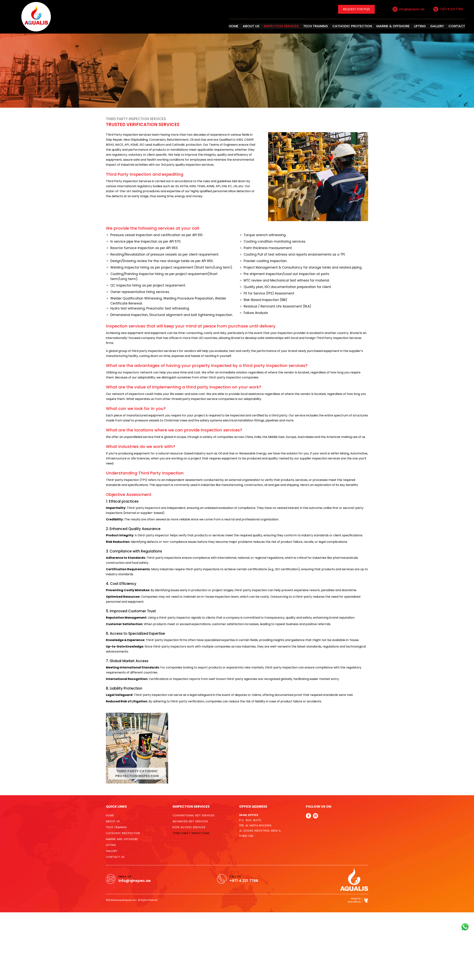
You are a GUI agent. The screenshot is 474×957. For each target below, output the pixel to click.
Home (110, 798)
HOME (262, 25)
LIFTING (423, 25)
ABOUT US (277, 25)
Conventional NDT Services (194, 798)
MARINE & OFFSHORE (400, 25)
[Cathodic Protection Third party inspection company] (27, 15)
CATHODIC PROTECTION (364, 25)
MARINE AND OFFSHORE (122, 822)
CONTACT (456, 25)
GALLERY (439, 25)
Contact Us (115, 840)
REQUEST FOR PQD (356, 9)
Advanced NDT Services (190, 804)
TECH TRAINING (333, 25)
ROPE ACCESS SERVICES (189, 810)
